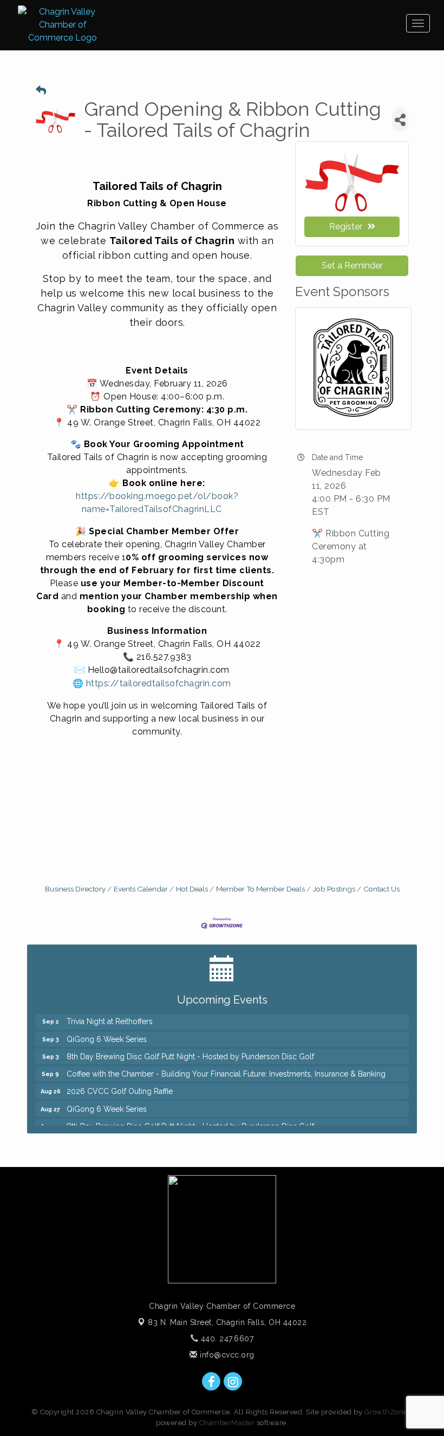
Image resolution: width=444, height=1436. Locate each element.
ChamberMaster (227, 1423)
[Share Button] (400, 120)
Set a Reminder (352, 265)
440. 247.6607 (225, 1338)
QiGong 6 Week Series (107, 1034)
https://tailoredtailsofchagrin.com (158, 683)
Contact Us (381, 888)
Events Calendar (141, 888)
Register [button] (345, 226)
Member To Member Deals (260, 888)
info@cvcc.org (226, 1354)
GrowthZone (386, 1412)
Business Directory (75, 888)
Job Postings (334, 888)
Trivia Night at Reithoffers (110, 1016)
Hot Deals (192, 888)
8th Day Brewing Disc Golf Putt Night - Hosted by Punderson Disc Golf (190, 1051)
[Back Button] (41, 91)
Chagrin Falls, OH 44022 (227, 1322)
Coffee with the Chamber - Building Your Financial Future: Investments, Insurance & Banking (226, 1068)
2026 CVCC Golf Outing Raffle (120, 1085)
